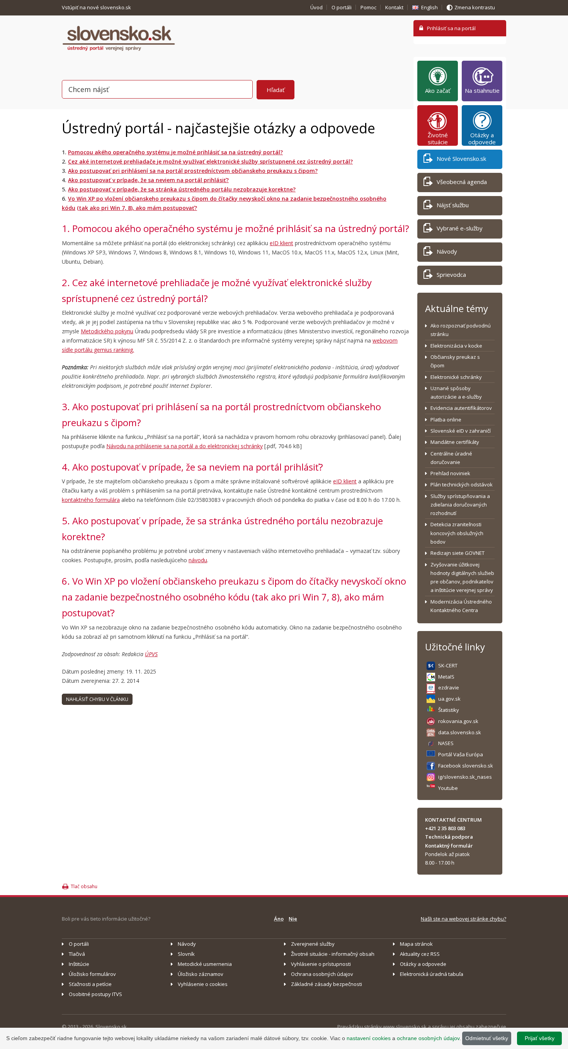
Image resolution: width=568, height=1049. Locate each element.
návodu (198, 560)
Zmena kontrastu (474, 7)
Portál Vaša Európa (460, 754)
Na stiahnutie (482, 90)
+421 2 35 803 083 (445, 828)
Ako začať (437, 90)
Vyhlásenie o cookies (203, 984)
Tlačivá (77, 953)
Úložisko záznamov (200, 974)
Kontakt (394, 7)
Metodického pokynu (107, 331)
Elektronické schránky (456, 377)
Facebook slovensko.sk (465, 765)
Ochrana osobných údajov (322, 974)
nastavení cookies (369, 1038)
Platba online (445, 419)
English (429, 7)
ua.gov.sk (449, 698)
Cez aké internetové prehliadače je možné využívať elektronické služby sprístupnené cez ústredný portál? (210, 161)
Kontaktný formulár (449, 845)
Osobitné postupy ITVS (95, 994)
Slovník (186, 953)
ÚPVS (151, 654)
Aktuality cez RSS (420, 953)
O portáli (342, 7)
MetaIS (446, 676)
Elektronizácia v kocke (456, 345)
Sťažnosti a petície (90, 984)
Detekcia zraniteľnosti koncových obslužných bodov (456, 533)
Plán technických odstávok (461, 484)
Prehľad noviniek (450, 473)
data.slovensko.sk (459, 732)
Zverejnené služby (313, 943)
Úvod (316, 7)
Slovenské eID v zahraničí (460, 430)
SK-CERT (447, 665)
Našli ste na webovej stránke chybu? (463, 918)
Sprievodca (451, 274)
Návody (447, 251)
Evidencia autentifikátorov (461, 407)
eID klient (281, 243)
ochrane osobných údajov (428, 1038)
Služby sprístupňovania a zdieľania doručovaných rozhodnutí (460, 505)
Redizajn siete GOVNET (457, 552)
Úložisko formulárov (92, 974)
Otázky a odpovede (482, 138)
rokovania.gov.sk (458, 721)
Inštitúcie (79, 963)
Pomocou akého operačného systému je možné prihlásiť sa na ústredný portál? (175, 152)
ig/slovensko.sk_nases (465, 776)
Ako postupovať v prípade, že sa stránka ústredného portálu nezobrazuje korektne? (182, 189)
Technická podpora (449, 836)
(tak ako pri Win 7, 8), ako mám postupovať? (137, 208)
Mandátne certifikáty (454, 441)
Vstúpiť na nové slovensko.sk (97, 7)
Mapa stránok (416, 943)
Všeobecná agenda (462, 182)
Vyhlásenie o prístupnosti (321, 963)
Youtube (448, 788)
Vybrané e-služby (460, 228)
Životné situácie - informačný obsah (332, 953)
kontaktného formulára (91, 499)
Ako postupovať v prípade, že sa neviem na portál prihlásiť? (148, 180)
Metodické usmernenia (205, 963)
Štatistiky (448, 709)
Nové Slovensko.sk (461, 158)
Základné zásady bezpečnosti (326, 984)
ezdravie (448, 687)
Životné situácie (438, 138)
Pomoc (368, 7)
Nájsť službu (453, 205)
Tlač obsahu (84, 886)
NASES (446, 743)
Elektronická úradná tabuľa (431, 974)
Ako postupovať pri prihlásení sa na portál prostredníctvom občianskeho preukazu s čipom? (193, 170)
